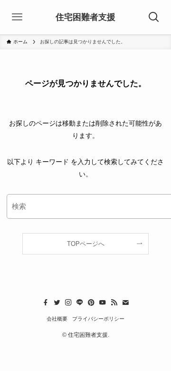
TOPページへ (85, 243)
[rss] (114, 302)
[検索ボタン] (154, 17)
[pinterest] (91, 302)
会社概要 (57, 319)
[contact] (125, 302)
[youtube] (102, 302)
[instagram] (68, 302)
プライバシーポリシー (98, 319)
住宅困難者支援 (85, 17)
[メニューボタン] (17, 17)
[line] (80, 302)
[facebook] (45, 302)
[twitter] (57, 302)
